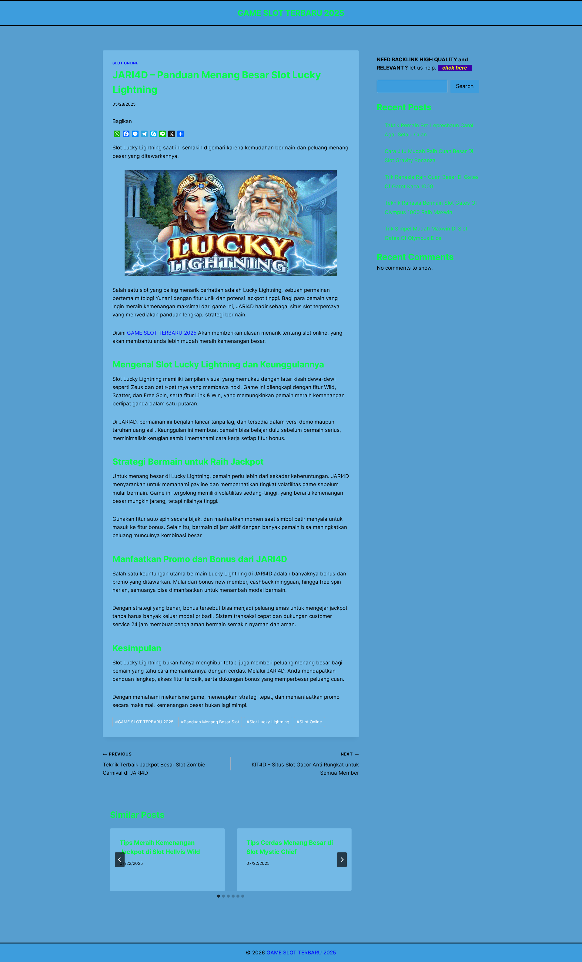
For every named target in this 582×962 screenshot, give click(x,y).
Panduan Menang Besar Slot (210, 721)
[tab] (218, 896)
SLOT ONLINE (125, 63)
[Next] (342, 859)
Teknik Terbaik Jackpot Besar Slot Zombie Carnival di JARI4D (154, 764)
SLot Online (309, 721)
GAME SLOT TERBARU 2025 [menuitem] (161, 333)
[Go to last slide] (120, 859)
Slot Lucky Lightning (268, 721)
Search (465, 86)
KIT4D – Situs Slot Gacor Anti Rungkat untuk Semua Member (305, 764)
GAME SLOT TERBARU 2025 (144, 721)
